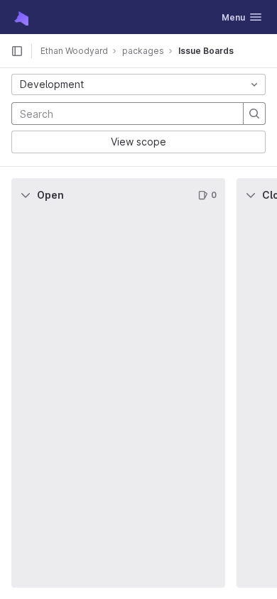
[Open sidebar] (17, 51)
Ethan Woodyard (74, 50)
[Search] (254, 113)
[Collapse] (25, 195)
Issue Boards (206, 50)
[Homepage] (20, 17)
